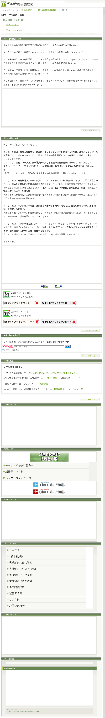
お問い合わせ (17, 605)
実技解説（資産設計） (22, 581)
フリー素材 (36, 711)
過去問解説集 (17, 587)
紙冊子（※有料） (15, 471)
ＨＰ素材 (22, 711)
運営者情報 (15, 593)
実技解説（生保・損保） (23, 568)
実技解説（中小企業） (22, 574)
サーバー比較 (29, 711)
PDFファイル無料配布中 (19, 465)
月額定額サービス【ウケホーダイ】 (70, 389)
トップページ (8, 10)
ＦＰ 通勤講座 (41, 384)
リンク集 (14, 599)
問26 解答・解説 (14, 30)
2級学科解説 (26, 10)
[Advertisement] (51, 108)
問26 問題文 (12, 25)
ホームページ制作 (14, 711)
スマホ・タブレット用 (18, 477)
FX (7, 711)
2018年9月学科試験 (47, 10)
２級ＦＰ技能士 (52, 378)
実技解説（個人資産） (22, 562)
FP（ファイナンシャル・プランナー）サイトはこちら (53, 373)
